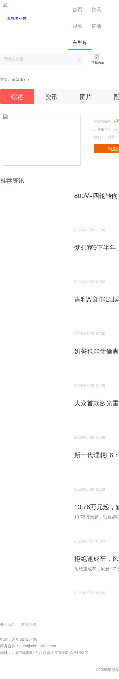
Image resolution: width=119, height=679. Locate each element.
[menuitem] (77, 8)
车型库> (18, 79)
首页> (5, 79)
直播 (96, 25)
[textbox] (41, 59)
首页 (77, 9)
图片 (86, 96)
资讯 (96, 9)
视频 (77, 25)
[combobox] (41, 59)
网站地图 (28, 624)
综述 (17, 96)
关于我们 (7, 624)
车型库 (80, 42)
